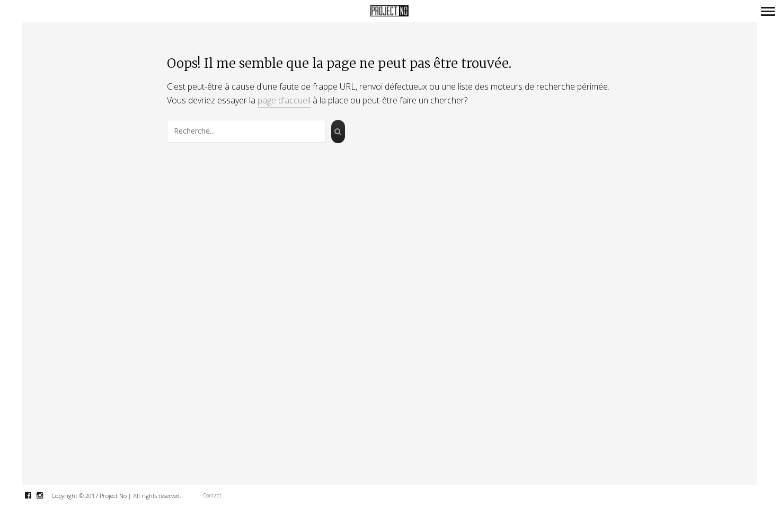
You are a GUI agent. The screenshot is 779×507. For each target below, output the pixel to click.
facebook (33, 495)
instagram (45, 495)
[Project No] (389, 11)
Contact (212, 495)
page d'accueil (284, 100)
